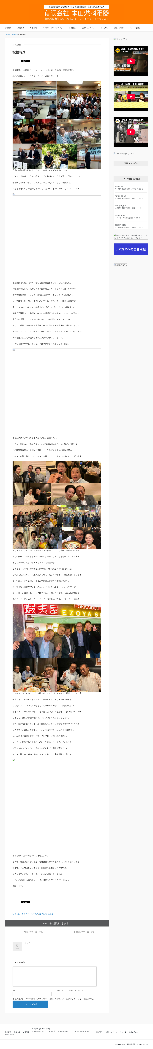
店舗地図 (20, 28)
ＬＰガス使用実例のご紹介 (81, 1031)
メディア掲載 (135, 28)
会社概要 (8, 28)
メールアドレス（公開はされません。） (70, 990)
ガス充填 (52, 1031)
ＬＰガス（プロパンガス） (53, 28)
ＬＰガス (26, 914)
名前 (14, 990)
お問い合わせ (119, 28)
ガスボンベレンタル (39, 1031)
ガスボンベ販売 (63, 1031)
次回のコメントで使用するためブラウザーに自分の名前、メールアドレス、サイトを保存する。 (54, 999)
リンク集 (104, 28)
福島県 (50, 914)
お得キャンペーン (88, 28)
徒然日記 (72, 28)
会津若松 (43, 914)
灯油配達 (33, 28)
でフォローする (32, 932)
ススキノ (34, 914)
